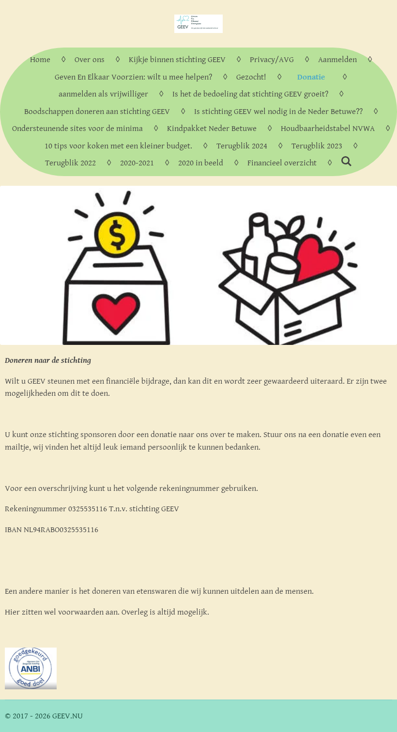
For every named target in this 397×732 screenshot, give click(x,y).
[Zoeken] (346, 162)
